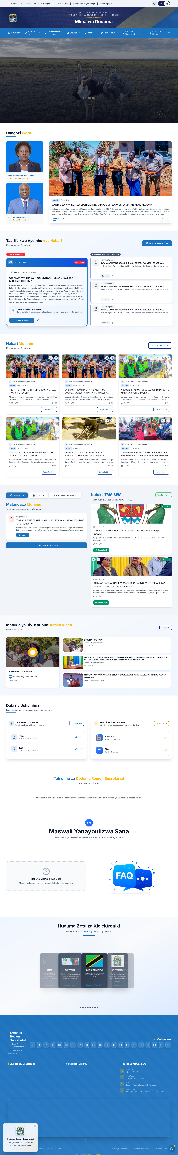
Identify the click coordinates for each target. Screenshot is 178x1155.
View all (166, 627)
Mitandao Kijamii (30, 4)
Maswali (14, 4)
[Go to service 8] (97, 1007)
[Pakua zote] (76, 737)
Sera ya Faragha (119, 1148)
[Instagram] (59, 1045)
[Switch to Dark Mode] (154, 3)
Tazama (24, 535)
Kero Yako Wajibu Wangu (85, 4)
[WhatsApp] (113, 1045)
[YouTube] (120, 1045)
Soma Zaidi (57, 218)
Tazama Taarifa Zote (158, 243)
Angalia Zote (162, 495)
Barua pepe (107, 4)
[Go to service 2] (83, 1007)
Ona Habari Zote (160, 345)
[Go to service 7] (95, 1007)
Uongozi (46, 4)
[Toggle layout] (35, 1125)
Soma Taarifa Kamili (20, 320)
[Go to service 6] (92, 1007)
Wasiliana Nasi (62, 4)
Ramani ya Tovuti (163, 1149)
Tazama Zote (76, 723)
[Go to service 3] (85, 1007)
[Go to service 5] (90, 1007)
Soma (104, 276)
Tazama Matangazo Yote (46, 545)
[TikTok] (86, 1045)
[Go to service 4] (88, 1007)
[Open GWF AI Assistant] (171, 1148)
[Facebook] (32, 1045)
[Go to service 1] (80, 1007)
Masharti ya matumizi (142, 1149)
